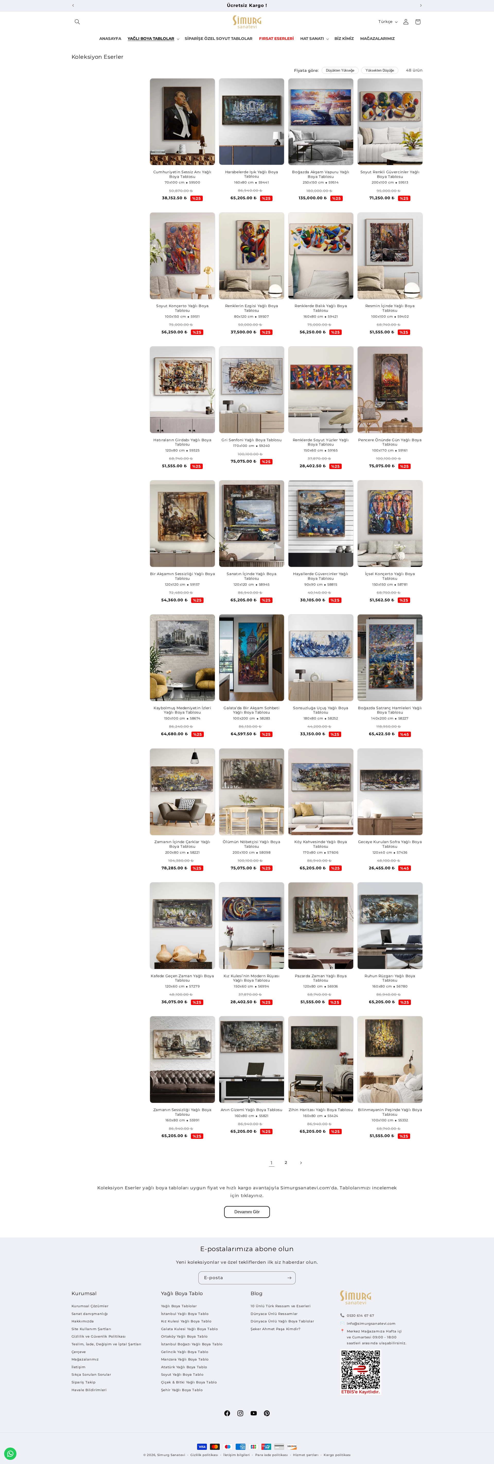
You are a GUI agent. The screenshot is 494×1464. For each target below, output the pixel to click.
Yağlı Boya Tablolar (179, 1306)
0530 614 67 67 (360, 1315)
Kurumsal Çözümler (90, 1306)
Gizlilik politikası (204, 1455)
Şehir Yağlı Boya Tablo (182, 1390)
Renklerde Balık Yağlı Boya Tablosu (321, 308)
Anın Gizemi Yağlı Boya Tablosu (252, 1110)
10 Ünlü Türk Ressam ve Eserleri (281, 1306)
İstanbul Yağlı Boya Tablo (185, 1314)
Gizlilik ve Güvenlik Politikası (99, 1336)
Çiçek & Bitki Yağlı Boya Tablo (189, 1382)
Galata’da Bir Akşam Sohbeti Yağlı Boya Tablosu (251, 710)
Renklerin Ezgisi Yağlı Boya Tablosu (251, 308)
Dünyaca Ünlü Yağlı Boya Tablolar (282, 1321)
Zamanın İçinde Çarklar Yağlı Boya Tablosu (182, 844)
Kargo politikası (337, 1455)
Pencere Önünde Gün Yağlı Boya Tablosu (389, 442)
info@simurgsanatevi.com (371, 1323)
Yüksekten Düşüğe (380, 70)
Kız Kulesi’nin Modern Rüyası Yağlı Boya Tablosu (252, 978)
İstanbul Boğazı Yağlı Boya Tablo (192, 1344)
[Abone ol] (289, 1277)
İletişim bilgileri (236, 1455)
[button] (77, 22)
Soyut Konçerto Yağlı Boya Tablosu (182, 308)
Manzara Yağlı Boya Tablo (185, 1359)
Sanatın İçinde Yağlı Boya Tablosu (251, 576)
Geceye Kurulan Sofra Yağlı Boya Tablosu (390, 844)
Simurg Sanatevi (171, 1455)
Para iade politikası (271, 1455)
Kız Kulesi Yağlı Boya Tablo (186, 1321)
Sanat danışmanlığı (90, 1314)
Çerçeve (79, 1352)
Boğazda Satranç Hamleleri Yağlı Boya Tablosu (390, 710)
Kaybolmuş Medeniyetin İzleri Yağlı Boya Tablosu (182, 710)
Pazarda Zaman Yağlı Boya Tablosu (321, 978)
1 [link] (271, 1162)
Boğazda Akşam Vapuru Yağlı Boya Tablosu (320, 174)
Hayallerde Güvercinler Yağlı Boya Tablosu (320, 576)
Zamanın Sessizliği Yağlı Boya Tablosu (182, 1112)
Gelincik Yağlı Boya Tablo (184, 1352)
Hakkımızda (83, 1321)
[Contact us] (10, 1454)
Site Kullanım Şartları (91, 1329)
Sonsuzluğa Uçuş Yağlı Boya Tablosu (320, 710)
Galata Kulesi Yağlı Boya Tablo (189, 1329)
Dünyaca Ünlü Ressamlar (274, 1314)
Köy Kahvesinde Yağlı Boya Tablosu (320, 844)
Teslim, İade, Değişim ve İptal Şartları (107, 1344)
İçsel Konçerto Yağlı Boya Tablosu (390, 576)
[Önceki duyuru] (73, 5)
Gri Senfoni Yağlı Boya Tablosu (251, 440)
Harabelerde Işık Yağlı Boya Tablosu (251, 174)
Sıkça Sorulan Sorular (91, 1374)
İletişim (79, 1367)
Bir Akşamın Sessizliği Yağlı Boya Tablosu (182, 576)
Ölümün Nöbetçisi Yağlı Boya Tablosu (251, 844)
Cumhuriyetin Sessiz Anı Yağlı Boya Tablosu (182, 174)
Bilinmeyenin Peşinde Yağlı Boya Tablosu (390, 1112)
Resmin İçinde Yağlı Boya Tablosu (390, 308)
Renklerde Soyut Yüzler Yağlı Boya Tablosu (321, 442)
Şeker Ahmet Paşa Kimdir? (276, 1329)
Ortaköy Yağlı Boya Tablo (184, 1336)
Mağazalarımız (85, 1359)
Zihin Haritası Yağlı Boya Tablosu (321, 1110)
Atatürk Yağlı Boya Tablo (184, 1367)
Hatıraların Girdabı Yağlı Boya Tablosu (182, 442)
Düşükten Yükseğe (340, 70)
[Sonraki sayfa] (301, 1163)
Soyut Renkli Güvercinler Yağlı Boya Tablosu (390, 174)
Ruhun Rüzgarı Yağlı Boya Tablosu (390, 978)
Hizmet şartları (306, 1455)
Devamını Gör (247, 1212)
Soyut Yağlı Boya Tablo (182, 1374)
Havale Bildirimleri (89, 1390)
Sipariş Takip (84, 1382)
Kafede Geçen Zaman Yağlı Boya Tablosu (182, 978)
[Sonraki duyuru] (421, 5)
